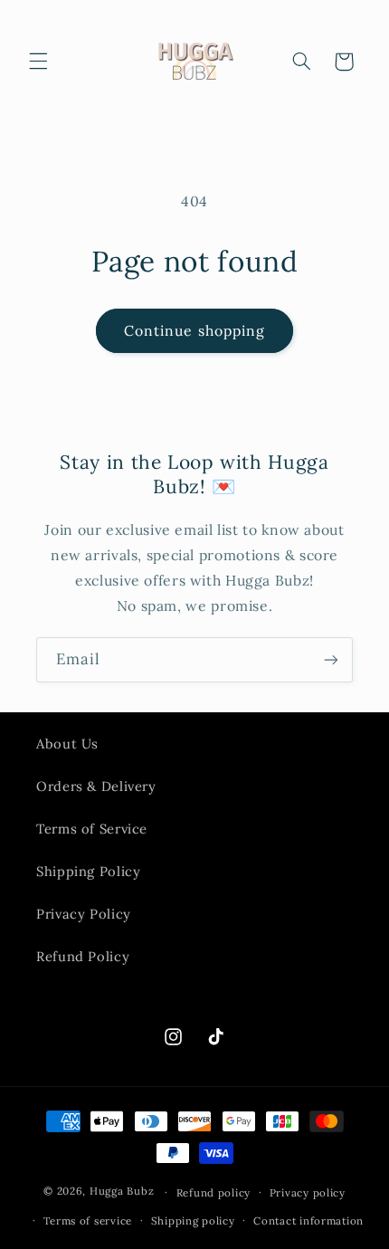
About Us (67, 743)
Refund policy (213, 1192)
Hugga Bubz (122, 1191)
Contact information (308, 1220)
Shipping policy (193, 1220)
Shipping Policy (88, 871)
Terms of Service (91, 828)
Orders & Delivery (96, 786)
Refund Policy (82, 956)
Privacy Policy (83, 913)
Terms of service (87, 1220)
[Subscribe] (331, 659)
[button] (38, 61)
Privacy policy (308, 1192)
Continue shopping (194, 330)
